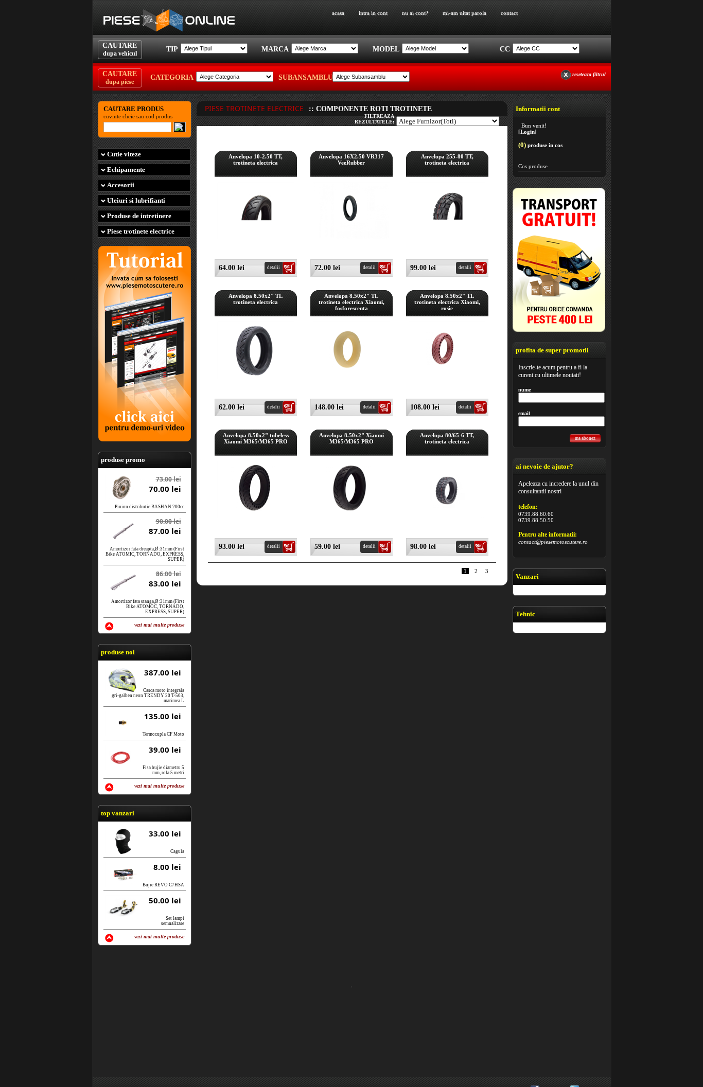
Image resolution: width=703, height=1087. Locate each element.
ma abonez (585, 438)
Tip (172, 49)
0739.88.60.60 (536, 514)
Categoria (172, 77)
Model (386, 49)
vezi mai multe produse (159, 625)
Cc (505, 49)
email (524, 413)
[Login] (527, 132)
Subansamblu (304, 77)
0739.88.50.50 (536, 520)
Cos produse (533, 166)
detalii (273, 267)
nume (524, 390)
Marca (275, 49)
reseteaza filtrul (589, 74)
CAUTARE (119, 49)
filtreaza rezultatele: (374, 118)
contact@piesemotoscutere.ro (553, 542)
